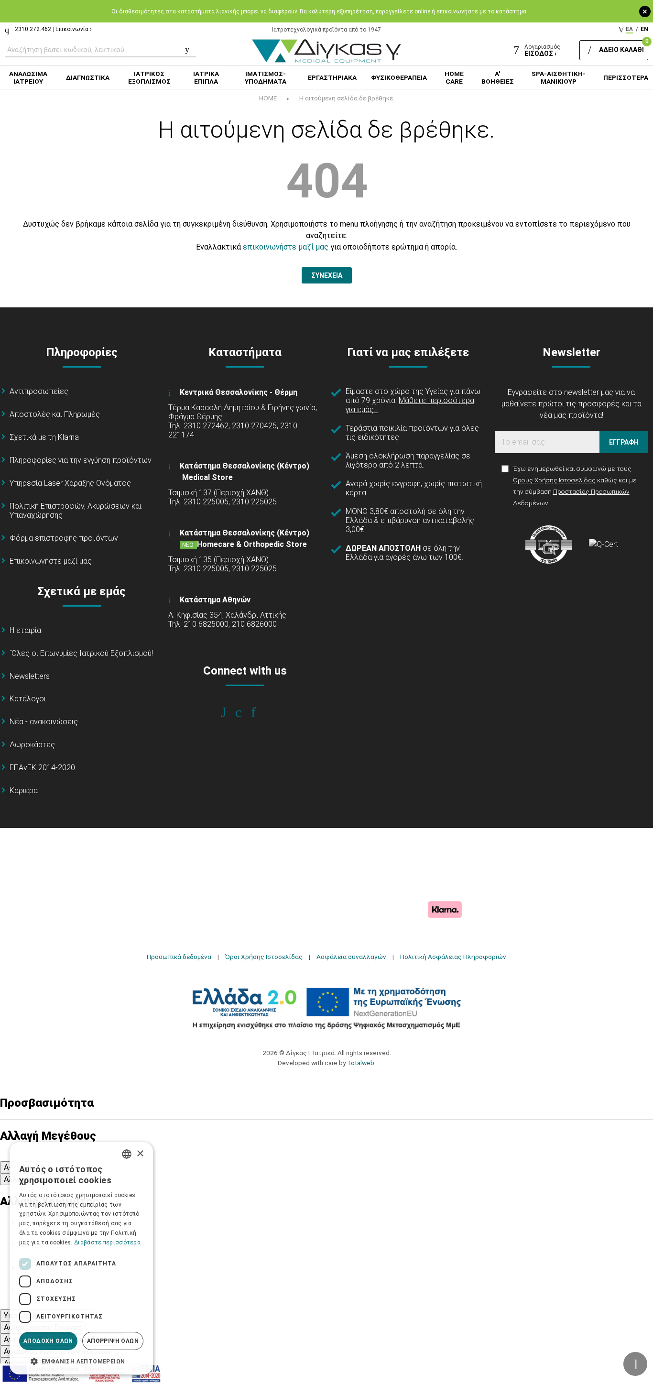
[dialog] (81, 1258)
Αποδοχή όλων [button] (48, 1341)
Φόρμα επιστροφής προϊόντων (64, 538)
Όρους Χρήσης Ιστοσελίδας (554, 480)
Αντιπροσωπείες (39, 391)
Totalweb (360, 1063)
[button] (81, 1360)
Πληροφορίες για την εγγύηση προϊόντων (81, 460)
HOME (268, 98)
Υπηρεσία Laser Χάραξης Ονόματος (70, 483)
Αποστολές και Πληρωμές (55, 414)
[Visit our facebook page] (230, 712)
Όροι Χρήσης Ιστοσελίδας (264, 956)
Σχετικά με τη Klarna (44, 437)
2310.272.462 (33, 29)
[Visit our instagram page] (245, 712)
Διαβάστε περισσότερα (107, 1242)
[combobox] (126, 1154)
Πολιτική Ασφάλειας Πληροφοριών (453, 956)
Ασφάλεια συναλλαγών (351, 956)
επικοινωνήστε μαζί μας (285, 246)
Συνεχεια (326, 275)
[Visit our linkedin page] (259, 712)
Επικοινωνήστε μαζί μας (51, 561)
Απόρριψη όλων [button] (113, 1341)
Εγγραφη (624, 442)
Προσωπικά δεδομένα (179, 956)
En (644, 29)
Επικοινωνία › (73, 29)
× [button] (139, 1153)
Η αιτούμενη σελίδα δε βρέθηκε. (346, 98)
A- (7, 1167)
